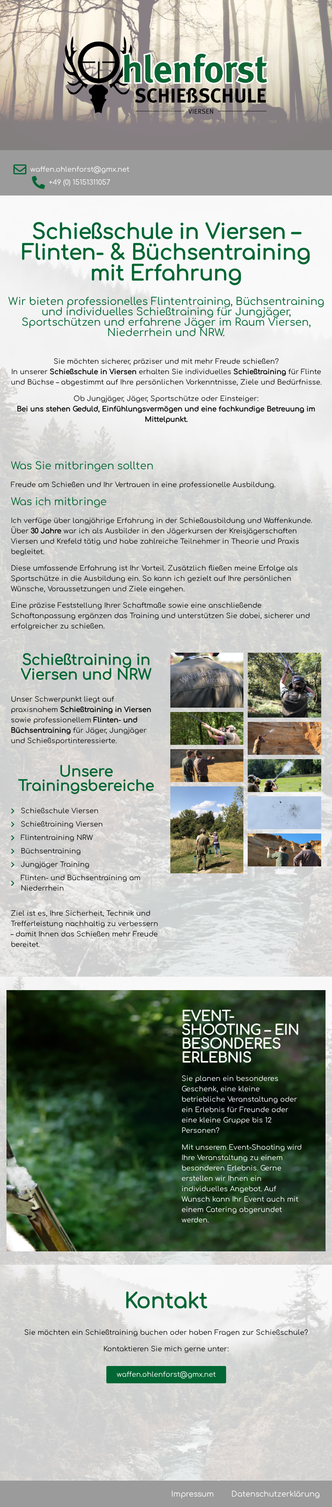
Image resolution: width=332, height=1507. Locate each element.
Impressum (192, 1494)
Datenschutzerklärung (275, 1494)
